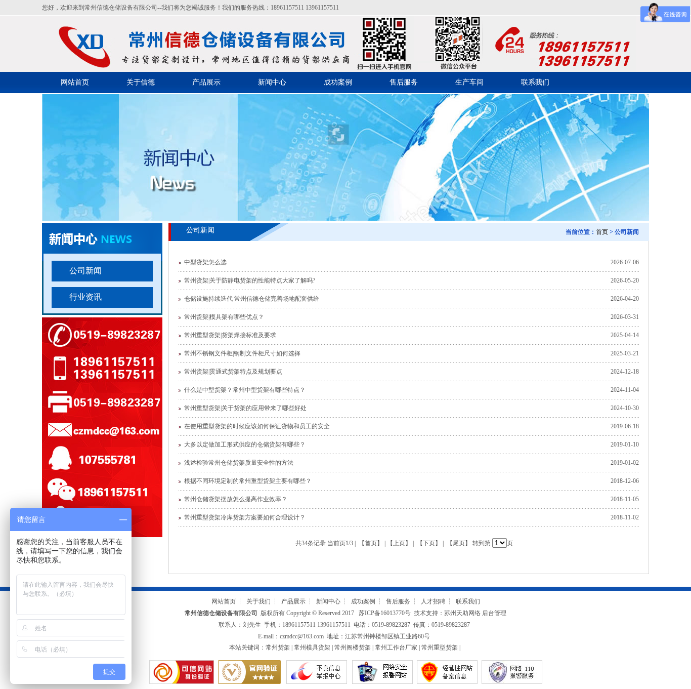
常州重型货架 (439, 647)
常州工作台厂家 (396, 647)
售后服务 (404, 82)
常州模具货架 (312, 647)
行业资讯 (85, 297)
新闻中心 (272, 82)
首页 (602, 231)
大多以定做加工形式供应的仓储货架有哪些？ (245, 444)
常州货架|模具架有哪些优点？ (224, 316)
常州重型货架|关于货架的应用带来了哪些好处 (245, 408)
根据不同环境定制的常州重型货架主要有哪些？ (248, 480)
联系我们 (535, 82)
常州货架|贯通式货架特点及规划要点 (233, 371)
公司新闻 (85, 270)
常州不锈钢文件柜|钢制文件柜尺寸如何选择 (242, 353)
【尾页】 (459, 543)
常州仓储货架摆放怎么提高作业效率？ (235, 499)
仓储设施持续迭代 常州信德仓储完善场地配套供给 (251, 298)
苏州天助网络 (462, 613)
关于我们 (258, 601)
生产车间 (469, 82)
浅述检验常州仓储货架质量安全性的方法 (238, 462)
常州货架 (278, 647)
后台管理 (494, 613)
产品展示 (206, 82)
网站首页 (75, 82)
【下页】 (429, 543)
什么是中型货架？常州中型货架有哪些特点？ (245, 389)
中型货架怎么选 (205, 262)
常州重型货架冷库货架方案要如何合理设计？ (245, 517)
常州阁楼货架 (352, 647)
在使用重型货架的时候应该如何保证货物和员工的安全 (257, 426)
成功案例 (338, 82)
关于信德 (140, 82)
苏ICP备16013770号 (385, 613)
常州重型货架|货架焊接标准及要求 (230, 335)
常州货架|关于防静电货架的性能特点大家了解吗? (249, 280)
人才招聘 (433, 601)
